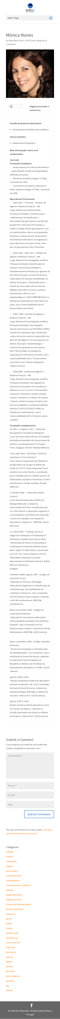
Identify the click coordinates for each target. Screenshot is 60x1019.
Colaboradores (13, 880)
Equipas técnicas (14, 899)
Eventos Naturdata (14, 909)
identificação (12, 933)
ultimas (9, 990)
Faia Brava (10, 914)
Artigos (9, 866)
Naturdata (13, 40)
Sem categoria (37, 40)
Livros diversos (13, 942)
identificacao (12, 937)
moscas (9, 957)
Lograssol (10, 947)
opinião (9, 966)
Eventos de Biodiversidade (18, 904)
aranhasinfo (11, 861)
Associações (12, 871)
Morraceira (11, 952)
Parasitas (10, 971)
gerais (9, 918)
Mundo (9, 961)
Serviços (10, 980)
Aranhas (9, 851)
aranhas (9, 856)
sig (7, 985)
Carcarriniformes (14, 875)
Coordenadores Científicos (18, 885)
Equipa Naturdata (14, 894)
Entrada (9, 890)
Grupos (9, 928)
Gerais (9, 923)
